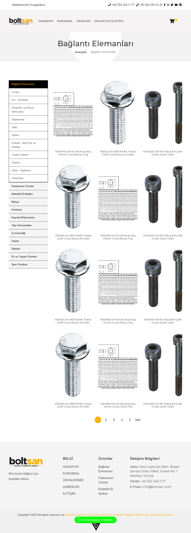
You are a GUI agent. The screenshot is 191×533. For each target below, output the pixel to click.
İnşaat (15, 240)
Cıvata (15, 92)
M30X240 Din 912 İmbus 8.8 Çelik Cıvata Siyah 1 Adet (162, 237)
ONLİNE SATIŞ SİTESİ (108, 21)
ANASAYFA (46, 21)
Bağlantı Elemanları (23, 84)
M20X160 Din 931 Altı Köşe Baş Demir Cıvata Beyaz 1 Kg (118, 321)
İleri (138, 420)
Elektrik (16, 248)
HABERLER (71, 486)
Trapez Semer (20, 154)
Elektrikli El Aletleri (22, 193)
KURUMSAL (65, 21)
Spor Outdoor (20, 264)
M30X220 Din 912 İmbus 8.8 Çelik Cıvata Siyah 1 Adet (162, 153)
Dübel (15, 135)
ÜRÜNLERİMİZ (73, 480)
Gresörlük (17, 178)
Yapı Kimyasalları (22, 225)
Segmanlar (18, 119)
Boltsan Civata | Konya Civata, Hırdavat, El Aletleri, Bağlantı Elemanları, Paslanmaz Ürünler (119, 514)
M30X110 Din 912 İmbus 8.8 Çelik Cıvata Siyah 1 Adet (162, 321)
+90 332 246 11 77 (122, 5)
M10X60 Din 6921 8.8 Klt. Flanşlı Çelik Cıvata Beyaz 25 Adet (73, 405)
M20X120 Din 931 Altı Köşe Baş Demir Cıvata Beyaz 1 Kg (118, 237)
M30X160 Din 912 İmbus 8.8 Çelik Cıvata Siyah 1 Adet (162, 405)
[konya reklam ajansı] (96, 526)
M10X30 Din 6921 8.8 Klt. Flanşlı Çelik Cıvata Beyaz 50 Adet (73, 321)
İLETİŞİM (69, 493)
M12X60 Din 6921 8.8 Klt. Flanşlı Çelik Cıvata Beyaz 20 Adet (73, 237)
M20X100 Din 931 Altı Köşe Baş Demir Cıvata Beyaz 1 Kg (73, 153)
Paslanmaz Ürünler (23, 186)
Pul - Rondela (20, 99)
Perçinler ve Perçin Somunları (23, 109)
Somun (16, 162)
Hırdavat (17, 209)
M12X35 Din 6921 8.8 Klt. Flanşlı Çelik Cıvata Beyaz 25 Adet (118, 153)
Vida (14, 127)
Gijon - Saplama (21, 170)
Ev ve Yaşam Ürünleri (24, 256)
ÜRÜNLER (83, 21)
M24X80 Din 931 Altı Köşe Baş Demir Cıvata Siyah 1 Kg (118, 405)
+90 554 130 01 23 (150, 5)
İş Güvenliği (18, 233)
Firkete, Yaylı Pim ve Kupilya (24, 144)
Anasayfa (80, 51)
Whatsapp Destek (97, 520)
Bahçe (15, 201)
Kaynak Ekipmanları (23, 217)
